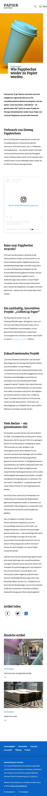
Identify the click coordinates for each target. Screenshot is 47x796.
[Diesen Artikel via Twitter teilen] (17, 613)
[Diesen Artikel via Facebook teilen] (7, 613)
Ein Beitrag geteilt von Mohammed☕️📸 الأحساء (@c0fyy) (25, 229)
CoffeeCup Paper (20, 339)
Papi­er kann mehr (10, 716)
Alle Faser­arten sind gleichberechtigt (17, 673)
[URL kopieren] (26, 613)
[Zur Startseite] (11, 9)
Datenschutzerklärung (18, 786)
